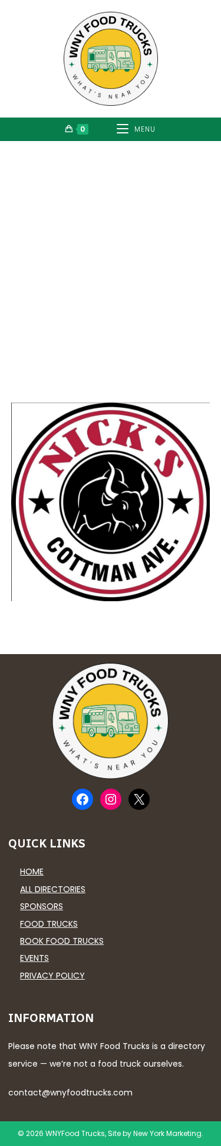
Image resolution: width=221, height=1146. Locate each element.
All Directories (52, 889)
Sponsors (41, 906)
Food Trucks (49, 924)
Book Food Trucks (62, 941)
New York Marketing (167, 1133)
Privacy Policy (52, 975)
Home (32, 871)
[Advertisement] (110, 257)
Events (34, 958)
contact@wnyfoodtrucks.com (70, 1092)
